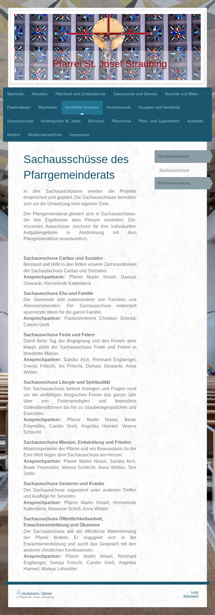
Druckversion (31, 593)
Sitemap (46, 593)
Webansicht (190, 595)
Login (194, 591)
